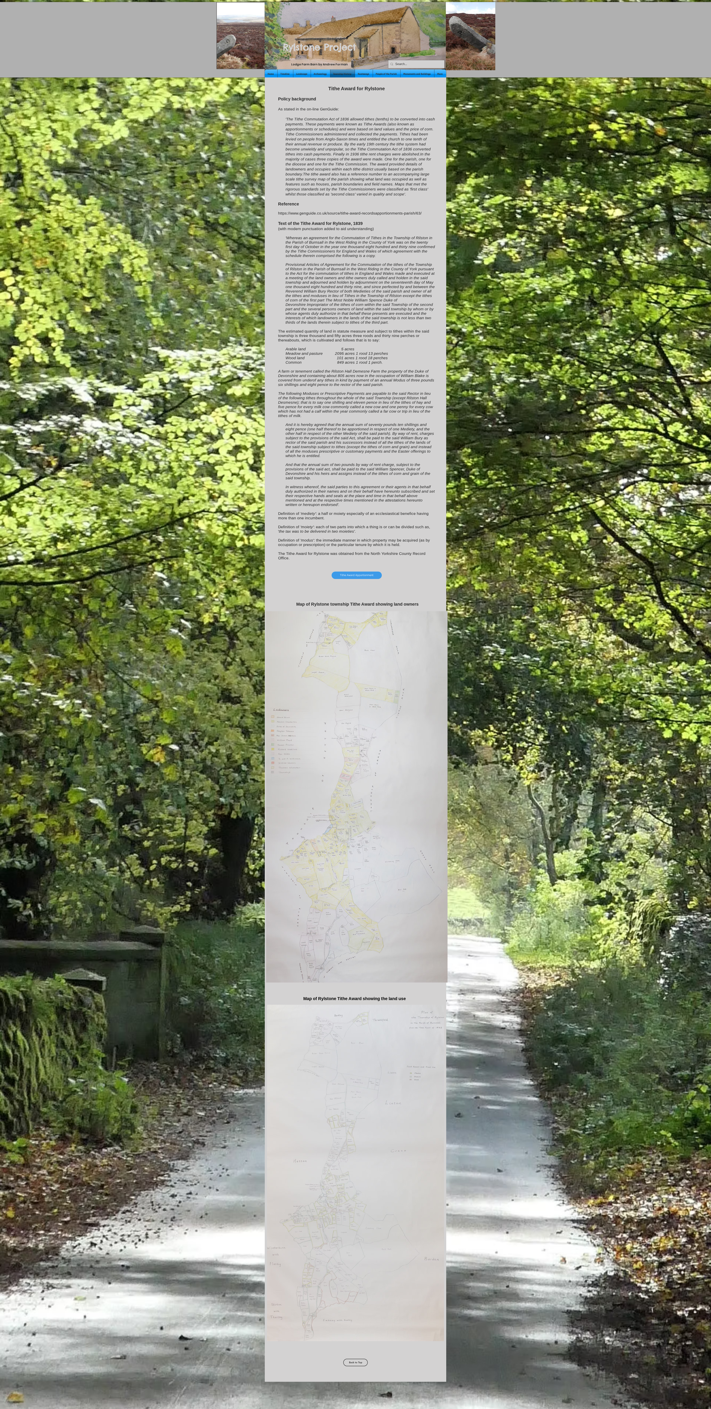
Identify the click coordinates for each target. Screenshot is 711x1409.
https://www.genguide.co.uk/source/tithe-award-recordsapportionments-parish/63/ (350, 213)
